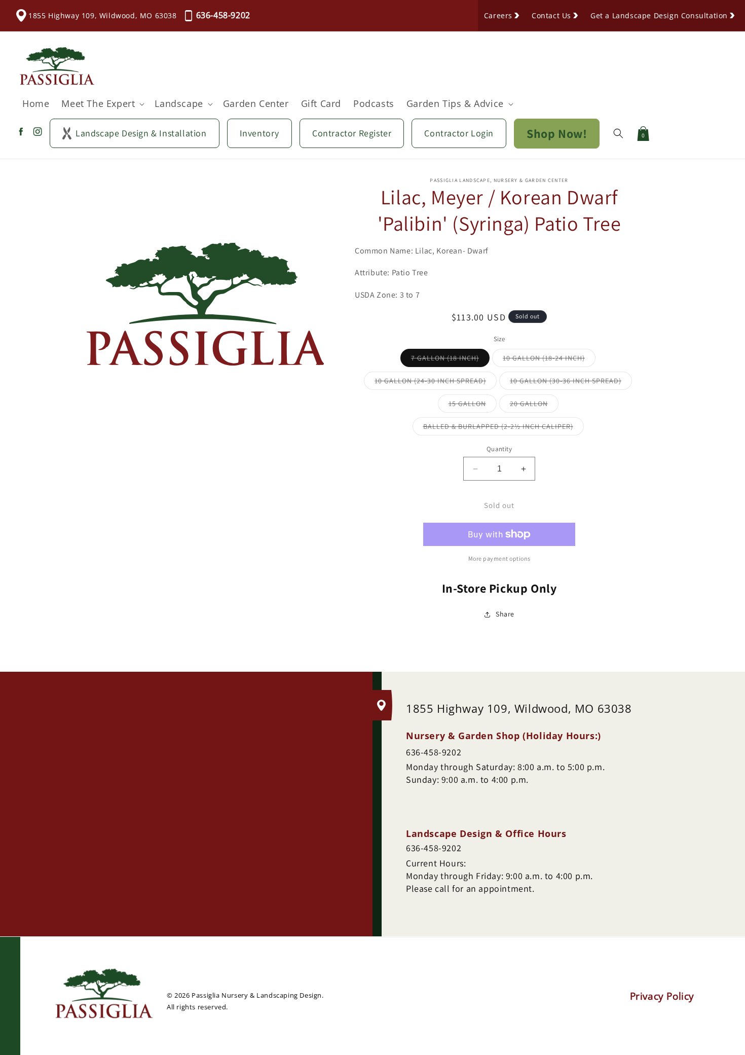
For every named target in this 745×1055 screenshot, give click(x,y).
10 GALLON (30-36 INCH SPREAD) (571, 383)
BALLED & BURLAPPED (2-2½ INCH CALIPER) (503, 428)
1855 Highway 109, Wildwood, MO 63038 (102, 15)
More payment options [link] (499, 558)
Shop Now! (557, 133)
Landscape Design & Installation (141, 133)
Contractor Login (459, 133)
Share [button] (505, 614)
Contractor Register (351, 133)
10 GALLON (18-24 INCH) (549, 360)
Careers (498, 15)
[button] (101, 104)
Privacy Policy (662, 996)
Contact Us (551, 15)
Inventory (259, 133)
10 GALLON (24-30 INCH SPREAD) (436, 383)
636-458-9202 (223, 15)
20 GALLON (534, 405)
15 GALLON (473, 405)
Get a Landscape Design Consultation (659, 15)
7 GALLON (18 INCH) (450, 360)
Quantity (499, 449)
